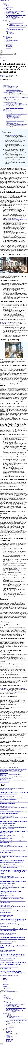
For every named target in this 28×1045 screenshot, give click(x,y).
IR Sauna (8, 38)
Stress (7, 34)
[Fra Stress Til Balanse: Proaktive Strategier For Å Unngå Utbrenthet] (14, 828)
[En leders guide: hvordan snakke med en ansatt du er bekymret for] (14, 908)
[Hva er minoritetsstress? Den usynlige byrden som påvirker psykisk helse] (14, 926)
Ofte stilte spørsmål (7, 110)
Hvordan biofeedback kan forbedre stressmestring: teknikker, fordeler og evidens (13, 972)
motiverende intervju (12, 219)
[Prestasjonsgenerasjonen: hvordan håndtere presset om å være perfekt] (14, 878)
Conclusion (5, 109)
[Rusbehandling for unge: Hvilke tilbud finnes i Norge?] (6, 943)
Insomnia (11, 32)
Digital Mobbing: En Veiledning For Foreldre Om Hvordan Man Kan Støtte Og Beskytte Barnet (13, 871)
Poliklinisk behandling (5, 322)
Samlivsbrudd (9, 44)
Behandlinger (6, 36)
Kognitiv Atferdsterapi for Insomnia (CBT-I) (16, 15)
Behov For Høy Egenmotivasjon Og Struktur (15, 93)
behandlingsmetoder (11, 769)
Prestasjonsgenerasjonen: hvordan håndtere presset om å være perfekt (13, 882)
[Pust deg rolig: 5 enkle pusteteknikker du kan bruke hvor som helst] (14, 838)
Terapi (4, 8)
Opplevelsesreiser (7, 988)
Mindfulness (8, 5)
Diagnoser (5, 20)
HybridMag (15, 991)
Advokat (5, 981)
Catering (5, 978)
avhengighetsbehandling (8, 767)
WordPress (8, 991)
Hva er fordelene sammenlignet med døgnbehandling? (16, 114)
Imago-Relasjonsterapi (11, 12)
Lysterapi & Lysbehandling (12, 16)
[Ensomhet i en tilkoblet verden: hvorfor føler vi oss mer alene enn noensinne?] (14, 789)
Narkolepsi (11, 33)
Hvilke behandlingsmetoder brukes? (13, 117)
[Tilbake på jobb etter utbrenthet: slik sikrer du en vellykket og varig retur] (14, 818)
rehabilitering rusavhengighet (4, 773)
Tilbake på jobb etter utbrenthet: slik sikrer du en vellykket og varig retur (13, 822)
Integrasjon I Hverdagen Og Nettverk (13, 90)
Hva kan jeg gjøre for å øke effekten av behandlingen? (16, 124)
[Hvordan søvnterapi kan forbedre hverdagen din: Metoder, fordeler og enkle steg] (6, 960)
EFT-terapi (8, 9)
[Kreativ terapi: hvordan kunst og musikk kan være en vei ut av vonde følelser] (14, 809)
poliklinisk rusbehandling (13, 771)
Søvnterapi (8, 48)
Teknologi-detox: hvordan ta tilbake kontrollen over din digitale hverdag (14, 802)
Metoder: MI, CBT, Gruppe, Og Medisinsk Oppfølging (16, 104)
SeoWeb (6, 990)
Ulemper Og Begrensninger (9, 92)
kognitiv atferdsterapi (22, 219)
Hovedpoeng (6, 85)
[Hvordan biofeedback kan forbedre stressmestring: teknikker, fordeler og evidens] (5, 968)
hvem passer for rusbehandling (12, 770)
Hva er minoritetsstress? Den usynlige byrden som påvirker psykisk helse (13, 929)
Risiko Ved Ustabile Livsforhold (12, 96)
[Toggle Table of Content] (1, 82)
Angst (7, 21)
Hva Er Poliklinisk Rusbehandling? (10, 86)
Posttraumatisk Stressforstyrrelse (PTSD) (18, 25)
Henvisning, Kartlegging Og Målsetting (14, 103)
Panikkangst (11, 24)
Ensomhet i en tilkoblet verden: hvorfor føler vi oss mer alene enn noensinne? (14, 793)
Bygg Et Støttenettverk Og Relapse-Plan (14, 106)
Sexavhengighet (9, 45)
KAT (17, 569)
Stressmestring (9, 46)
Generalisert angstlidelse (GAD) (16, 23)
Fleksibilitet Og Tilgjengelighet (12, 88)
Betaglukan (5, 979)
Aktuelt (4, 3)
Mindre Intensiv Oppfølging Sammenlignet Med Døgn (16, 94)
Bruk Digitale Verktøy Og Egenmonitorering (15, 108)
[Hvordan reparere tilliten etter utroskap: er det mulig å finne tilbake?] (14, 847)
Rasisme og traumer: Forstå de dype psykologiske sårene (10, 892)
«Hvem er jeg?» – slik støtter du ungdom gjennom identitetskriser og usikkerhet (12, 861)
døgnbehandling (19, 769)
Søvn (7, 31)
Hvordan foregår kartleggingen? (12, 116)
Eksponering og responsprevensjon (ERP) (15, 11)
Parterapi (8, 41)
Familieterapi (9, 37)
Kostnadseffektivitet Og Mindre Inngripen (14, 91)
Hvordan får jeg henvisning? (11, 118)
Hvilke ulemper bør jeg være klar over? (13, 115)
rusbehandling (13, 135)
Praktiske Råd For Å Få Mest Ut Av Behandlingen (13, 105)
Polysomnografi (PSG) (11, 18)
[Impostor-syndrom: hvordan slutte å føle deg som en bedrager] (14, 898)
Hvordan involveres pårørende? (12, 123)
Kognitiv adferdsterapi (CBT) (12, 13)
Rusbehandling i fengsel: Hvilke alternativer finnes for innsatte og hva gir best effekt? (13, 919)
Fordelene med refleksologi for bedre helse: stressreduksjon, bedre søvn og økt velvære (12, 938)
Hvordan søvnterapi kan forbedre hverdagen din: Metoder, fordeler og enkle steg (13, 963)
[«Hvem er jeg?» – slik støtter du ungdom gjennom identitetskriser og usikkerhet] (14, 857)
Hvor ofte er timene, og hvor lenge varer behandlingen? (17, 119)
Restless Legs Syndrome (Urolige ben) (14, 29)
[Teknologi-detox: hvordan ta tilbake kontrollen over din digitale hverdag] (14, 799)
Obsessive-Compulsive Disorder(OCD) (17, 27)
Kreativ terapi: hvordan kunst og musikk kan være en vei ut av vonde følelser (13, 812)
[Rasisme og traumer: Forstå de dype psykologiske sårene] (14, 888)
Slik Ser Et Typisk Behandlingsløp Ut (11, 102)
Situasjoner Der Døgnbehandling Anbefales (14, 100)
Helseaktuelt (5, 984)
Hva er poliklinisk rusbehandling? (13, 111)
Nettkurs (5, 986)
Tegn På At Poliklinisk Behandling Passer (14, 99)
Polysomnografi (9, 7)
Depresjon (8, 28)
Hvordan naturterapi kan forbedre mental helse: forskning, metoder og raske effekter (12, 955)
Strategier (5, 4)
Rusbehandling (9, 42)
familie (14, 137)
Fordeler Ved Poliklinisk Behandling (10, 87)
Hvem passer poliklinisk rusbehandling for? (14, 113)
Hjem (1, 57)
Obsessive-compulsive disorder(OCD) (14, 17)
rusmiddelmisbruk (17, 774)
